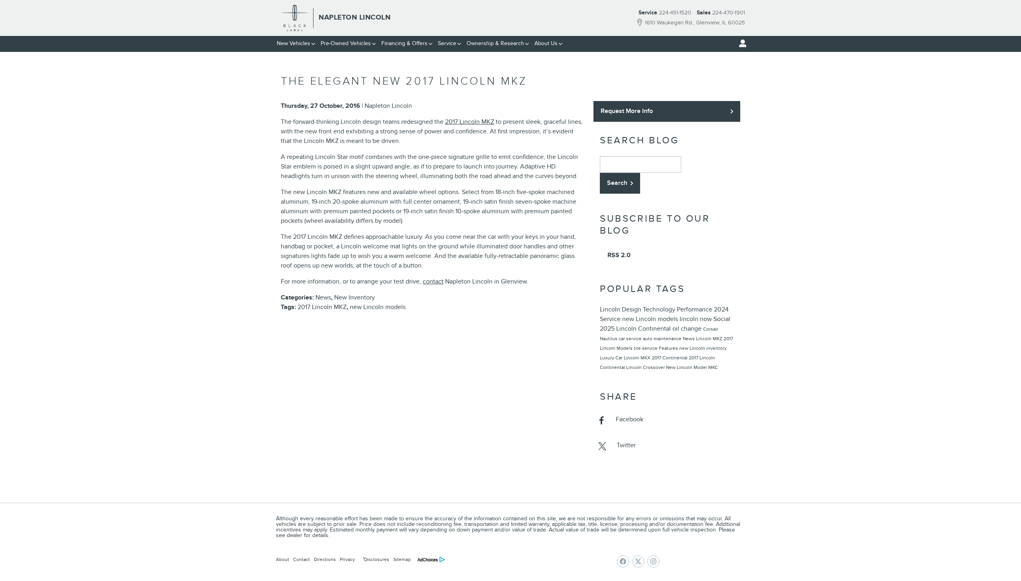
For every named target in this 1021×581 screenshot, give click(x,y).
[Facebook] (623, 561)
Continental (675, 358)
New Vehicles (293, 43)
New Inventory (354, 297)
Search (617, 183)
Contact (301, 559)
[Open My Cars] (740, 43)
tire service (646, 348)
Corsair (710, 329)
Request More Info (627, 111)
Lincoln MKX (638, 358)
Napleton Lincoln (388, 106)
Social (722, 319)
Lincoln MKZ (709, 338)
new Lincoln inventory (703, 348)
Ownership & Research (495, 43)
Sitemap (402, 559)
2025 (608, 329)
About (282, 559)
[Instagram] (653, 561)
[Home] (295, 18)
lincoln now (697, 319)
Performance (695, 309)
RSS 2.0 (618, 255)
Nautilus (609, 338)
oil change (687, 329)
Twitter (626, 445)
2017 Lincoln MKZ (469, 122)
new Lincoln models (378, 307)
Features (669, 348)
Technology (660, 309)
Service (447, 43)
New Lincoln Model (687, 367)
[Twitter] (638, 561)
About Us (546, 43)
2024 (721, 309)
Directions (325, 559)
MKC (713, 367)
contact (433, 282)
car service (631, 338)
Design (632, 309)
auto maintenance (663, 338)
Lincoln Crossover (646, 367)
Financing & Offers (404, 43)
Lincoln (611, 309)
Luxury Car (612, 358)
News (323, 297)
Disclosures (376, 559)
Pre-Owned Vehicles (346, 43)
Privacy (347, 559)
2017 (657, 358)
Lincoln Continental (644, 329)
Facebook (629, 419)
